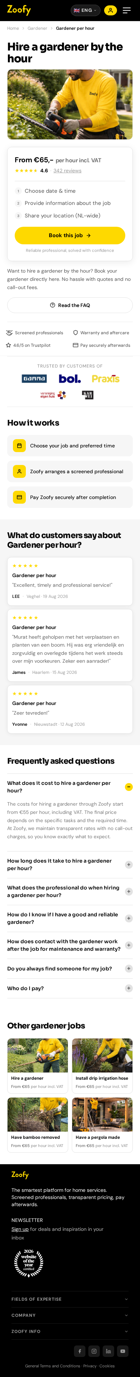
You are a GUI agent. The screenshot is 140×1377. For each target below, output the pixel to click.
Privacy (90, 1365)
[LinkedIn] (108, 1351)
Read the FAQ (74, 305)
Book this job (66, 235)
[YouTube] (123, 1351)
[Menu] (127, 10)
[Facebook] (79, 1351)
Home (13, 28)
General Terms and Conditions (52, 1365)
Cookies (107, 1365)
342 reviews (67, 170)
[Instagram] (94, 1351)
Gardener (37, 28)
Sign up (20, 1229)
